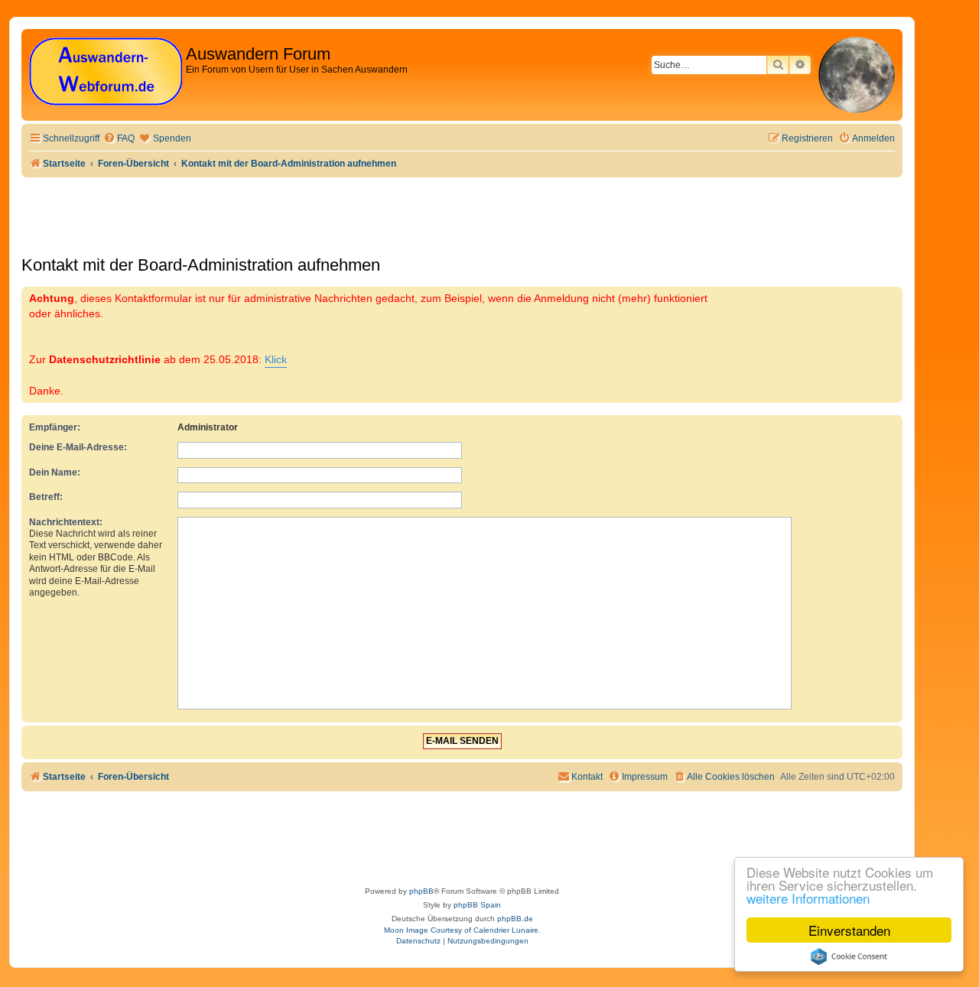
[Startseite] (105, 72)
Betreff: (46, 497)
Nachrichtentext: (65, 522)
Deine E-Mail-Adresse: (78, 447)
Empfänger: (54, 427)
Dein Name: (54, 472)
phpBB (421, 891)
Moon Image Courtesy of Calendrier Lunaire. (462, 930)
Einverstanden (849, 930)
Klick (276, 359)
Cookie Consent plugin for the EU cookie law (849, 956)
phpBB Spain (477, 905)
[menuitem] (119, 138)
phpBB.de (515, 918)
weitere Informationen (808, 897)
